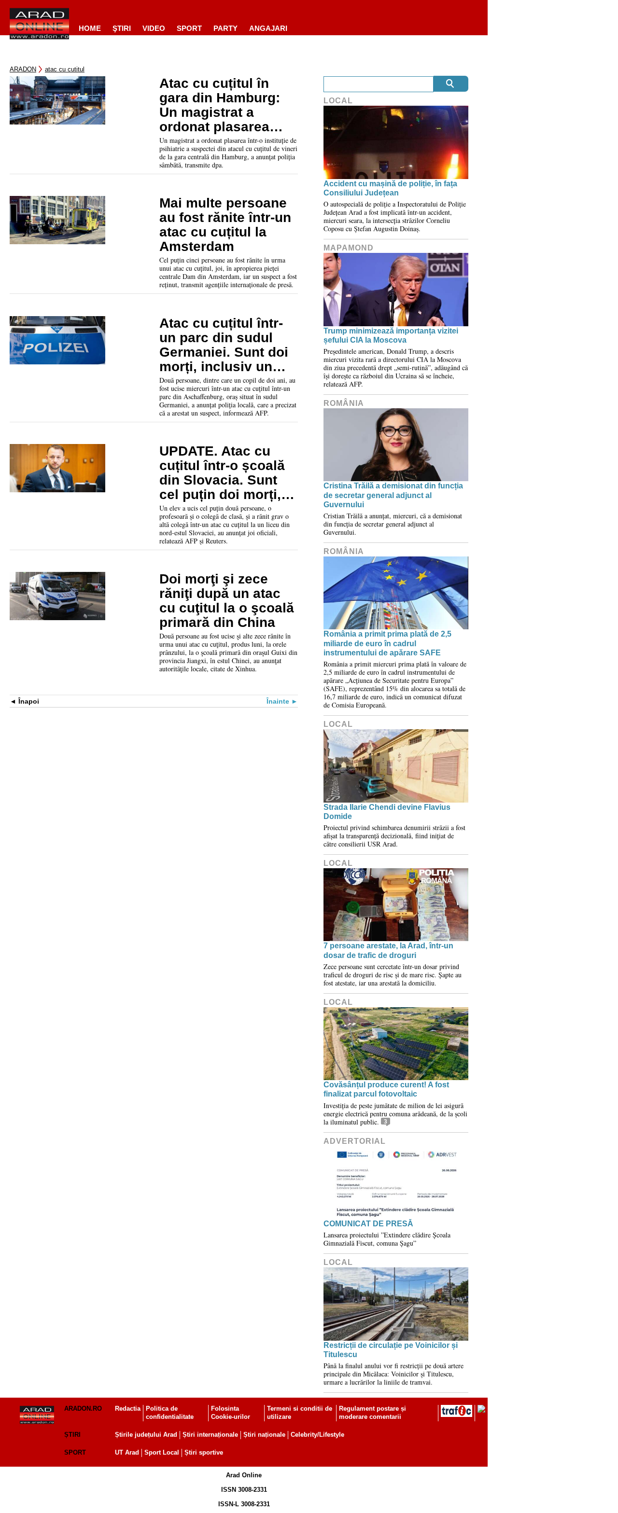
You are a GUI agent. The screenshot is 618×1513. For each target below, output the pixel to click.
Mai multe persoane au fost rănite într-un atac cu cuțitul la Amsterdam (225, 225)
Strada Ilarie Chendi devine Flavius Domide (386, 811)
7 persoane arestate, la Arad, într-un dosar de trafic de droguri (388, 950)
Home (90, 28)
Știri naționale (264, 1434)
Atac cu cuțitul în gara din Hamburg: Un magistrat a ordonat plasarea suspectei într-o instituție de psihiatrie (219, 105)
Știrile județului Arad (146, 1434)
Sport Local (161, 1452)
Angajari (268, 28)
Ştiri (121, 28)
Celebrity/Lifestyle (317, 1434)
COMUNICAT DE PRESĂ (368, 1224)
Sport (189, 28)
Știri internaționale (210, 1434)
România (343, 403)
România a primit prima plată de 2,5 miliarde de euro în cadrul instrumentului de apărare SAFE (387, 643)
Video (153, 28)
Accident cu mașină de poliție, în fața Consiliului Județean (390, 188)
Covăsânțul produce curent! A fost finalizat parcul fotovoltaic (386, 1089)
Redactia (127, 1408)
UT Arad (127, 1452)
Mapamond (348, 248)
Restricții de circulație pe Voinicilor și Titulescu (390, 1350)
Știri (72, 1434)
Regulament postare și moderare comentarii (372, 1412)
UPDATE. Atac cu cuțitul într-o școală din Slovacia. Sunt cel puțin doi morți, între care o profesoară (222, 473)
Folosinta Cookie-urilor (230, 1412)
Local (338, 101)
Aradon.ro (83, 1408)
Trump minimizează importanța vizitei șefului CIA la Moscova (390, 335)
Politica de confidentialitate (170, 1412)
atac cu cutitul (64, 69)
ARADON (23, 69)
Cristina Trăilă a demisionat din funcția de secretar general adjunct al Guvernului (393, 495)
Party (225, 28)
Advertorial (354, 1141)
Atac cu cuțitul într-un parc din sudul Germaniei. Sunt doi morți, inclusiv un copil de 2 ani (223, 345)
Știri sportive (203, 1452)
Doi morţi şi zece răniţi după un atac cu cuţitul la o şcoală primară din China (226, 601)
